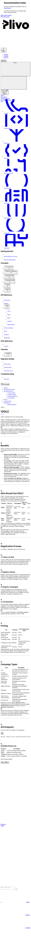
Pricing (5, 399)
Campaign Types (7, 401)
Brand (2, 752)
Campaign (3, 754)
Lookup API (6, 233)
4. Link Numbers (11, 397)
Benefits (6, 387)
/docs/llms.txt (7, 8)
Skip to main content (6, 15)
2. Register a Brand (11, 394)
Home (2, 95)
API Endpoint (7, 402)
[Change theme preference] (3, 61)
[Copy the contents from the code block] (2, 733)
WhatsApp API (7, 188)
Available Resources (11, 404)
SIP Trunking (4, 97)
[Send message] (16, 889)
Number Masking (8, 218)
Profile (2, 750)
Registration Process (8, 391)
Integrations (6, 248)
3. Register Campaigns (12, 396)
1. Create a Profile (11, 392)
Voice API (6, 113)
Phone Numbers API (8, 173)
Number (3, 756)
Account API (7, 203)
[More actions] (14, 83)
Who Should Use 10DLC (9, 389)
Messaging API (7, 128)
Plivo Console (23, 612)
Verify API (6, 158)
